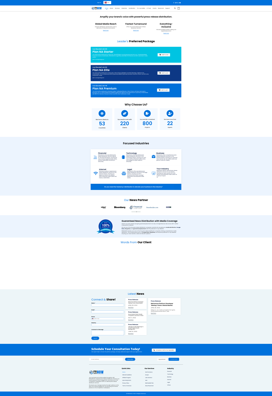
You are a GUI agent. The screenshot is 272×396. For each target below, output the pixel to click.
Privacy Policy (125, 383)
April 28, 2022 (132, 305)
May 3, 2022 (132, 318)
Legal (168, 382)
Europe (147, 375)
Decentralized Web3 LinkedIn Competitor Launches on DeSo (135, 315)
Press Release (133, 300)
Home (106, 8)
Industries (124, 8)
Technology (170, 374)
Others (169, 385)
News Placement (149, 385)
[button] (106, 30)
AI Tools (149, 8)
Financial (169, 371)
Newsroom (161, 8)
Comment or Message (97, 329)
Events (154, 8)
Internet (169, 379)
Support (167, 8)
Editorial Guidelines (127, 375)
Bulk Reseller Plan (149, 383)
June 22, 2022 (132, 331)
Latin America (148, 377)
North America (148, 372)
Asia (146, 380)
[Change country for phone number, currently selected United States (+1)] (93, 318)
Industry (93, 322)
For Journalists (141, 8)
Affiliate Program (126, 377)
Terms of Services (126, 385)
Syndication (132, 8)
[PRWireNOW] (96, 8)
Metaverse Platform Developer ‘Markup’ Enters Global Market (135, 302)
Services (117, 8)
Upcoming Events (126, 380)
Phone (93, 316)
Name (93, 303)
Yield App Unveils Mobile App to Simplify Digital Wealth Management (135, 328)
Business (169, 377)
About (111, 8)
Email (93, 310)
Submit (95, 338)
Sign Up (99, 2)
